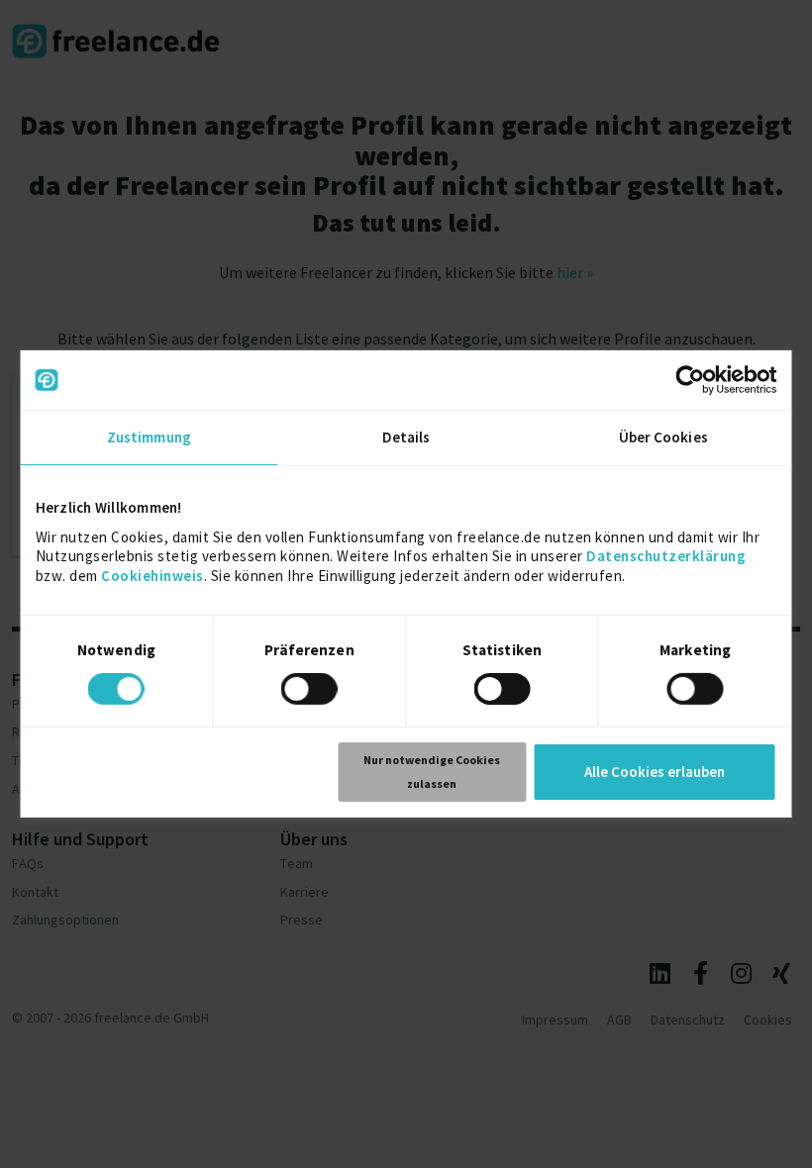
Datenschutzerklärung (666, 555)
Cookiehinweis (152, 574)
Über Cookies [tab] (663, 437)
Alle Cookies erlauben (654, 771)
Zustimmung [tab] (149, 437)
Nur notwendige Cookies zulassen (431, 771)
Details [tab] (406, 437)
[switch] (312, 692)
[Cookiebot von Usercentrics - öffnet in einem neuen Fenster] (690, 380)
